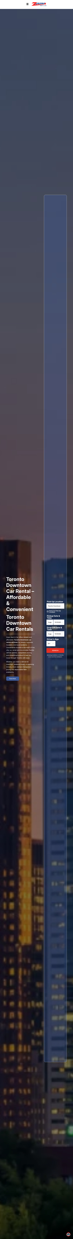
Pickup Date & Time (53, 617)
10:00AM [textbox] (58, 622)
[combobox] (55, 606)
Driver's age (53, 639)
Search (55, 650)
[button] (27, 4)
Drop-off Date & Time (54, 629)
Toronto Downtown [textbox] (54, 606)
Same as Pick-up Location (55, 611)
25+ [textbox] (49, 643)
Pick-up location (55, 602)
